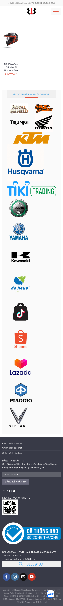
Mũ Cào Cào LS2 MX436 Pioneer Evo (11, 66)
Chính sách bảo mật (12, 448)
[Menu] (56, 11)
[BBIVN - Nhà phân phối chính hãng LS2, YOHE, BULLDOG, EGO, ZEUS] (31, 11)
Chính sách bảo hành (12, 453)
